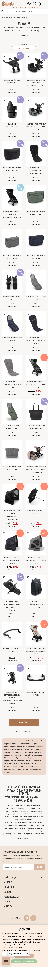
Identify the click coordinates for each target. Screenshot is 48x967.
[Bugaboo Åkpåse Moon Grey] (36, 282)
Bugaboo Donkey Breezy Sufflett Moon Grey (36, 560)
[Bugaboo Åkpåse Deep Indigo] (12, 323)
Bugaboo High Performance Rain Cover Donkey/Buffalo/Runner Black (12, 697)
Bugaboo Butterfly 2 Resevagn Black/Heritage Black (12, 215)
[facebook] (33, 918)
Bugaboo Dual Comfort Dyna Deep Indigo (36, 341)
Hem (3, 17)
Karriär (7, 891)
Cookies (7, 901)
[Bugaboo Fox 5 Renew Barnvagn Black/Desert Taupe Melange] (36, 452)
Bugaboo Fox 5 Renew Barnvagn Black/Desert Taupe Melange (36, 470)
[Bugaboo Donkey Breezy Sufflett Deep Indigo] (12, 543)
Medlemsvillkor (11, 896)
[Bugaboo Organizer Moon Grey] (12, 241)
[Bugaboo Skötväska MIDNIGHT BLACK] (36, 411)
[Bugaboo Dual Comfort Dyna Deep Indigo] (36, 323)
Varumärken (17, 17)
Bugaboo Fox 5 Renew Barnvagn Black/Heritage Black (36, 83)
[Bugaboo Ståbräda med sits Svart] (12, 65)
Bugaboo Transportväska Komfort (36, 604)
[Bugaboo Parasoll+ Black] (36, 496)
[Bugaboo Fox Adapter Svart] (12, 282)
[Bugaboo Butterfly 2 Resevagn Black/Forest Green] (36, 367)
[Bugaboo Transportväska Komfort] (36, 587)
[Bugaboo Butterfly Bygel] (12, 634)
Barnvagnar (9, 17)
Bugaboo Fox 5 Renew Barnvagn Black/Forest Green (36, 127)
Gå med (39, 867)
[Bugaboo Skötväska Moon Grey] (12, 452)
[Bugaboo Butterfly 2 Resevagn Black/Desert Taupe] (36, 634)
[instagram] (26, 918)
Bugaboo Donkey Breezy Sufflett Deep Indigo (12, 560)
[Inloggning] (29, 4)
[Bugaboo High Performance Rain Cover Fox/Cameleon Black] (12, 587)
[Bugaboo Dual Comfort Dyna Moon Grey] (12, 367)
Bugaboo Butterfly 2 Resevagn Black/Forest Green (36, 385)
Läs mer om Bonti (24, 838)
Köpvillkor (8, 887)
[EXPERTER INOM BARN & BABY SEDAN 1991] (8, 4)
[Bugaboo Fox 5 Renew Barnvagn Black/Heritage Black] (36, 65)
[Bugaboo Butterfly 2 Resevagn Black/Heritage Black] (12, 197)
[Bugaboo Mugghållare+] (12, 109)
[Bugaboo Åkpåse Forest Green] (12, 411)
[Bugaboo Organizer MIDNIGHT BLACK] (12, 153)
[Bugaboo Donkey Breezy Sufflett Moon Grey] (36, 543)
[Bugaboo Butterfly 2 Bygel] (36, 677)
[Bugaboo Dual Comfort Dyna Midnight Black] (36, 153)
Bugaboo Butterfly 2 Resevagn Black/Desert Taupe (36, 651)
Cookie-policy (36, 950)
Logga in (7, 906)
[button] (39, 4)
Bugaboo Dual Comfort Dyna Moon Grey (12, 385)
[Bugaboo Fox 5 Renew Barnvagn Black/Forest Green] (36, 109)
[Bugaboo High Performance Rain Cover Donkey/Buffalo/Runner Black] (12, 677)
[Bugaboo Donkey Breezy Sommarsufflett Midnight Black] (12, 496)
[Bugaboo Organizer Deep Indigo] (36, 241)
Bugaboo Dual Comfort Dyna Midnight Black (36, 171)
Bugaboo (24, 17)
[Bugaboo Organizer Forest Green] (36, 197)
